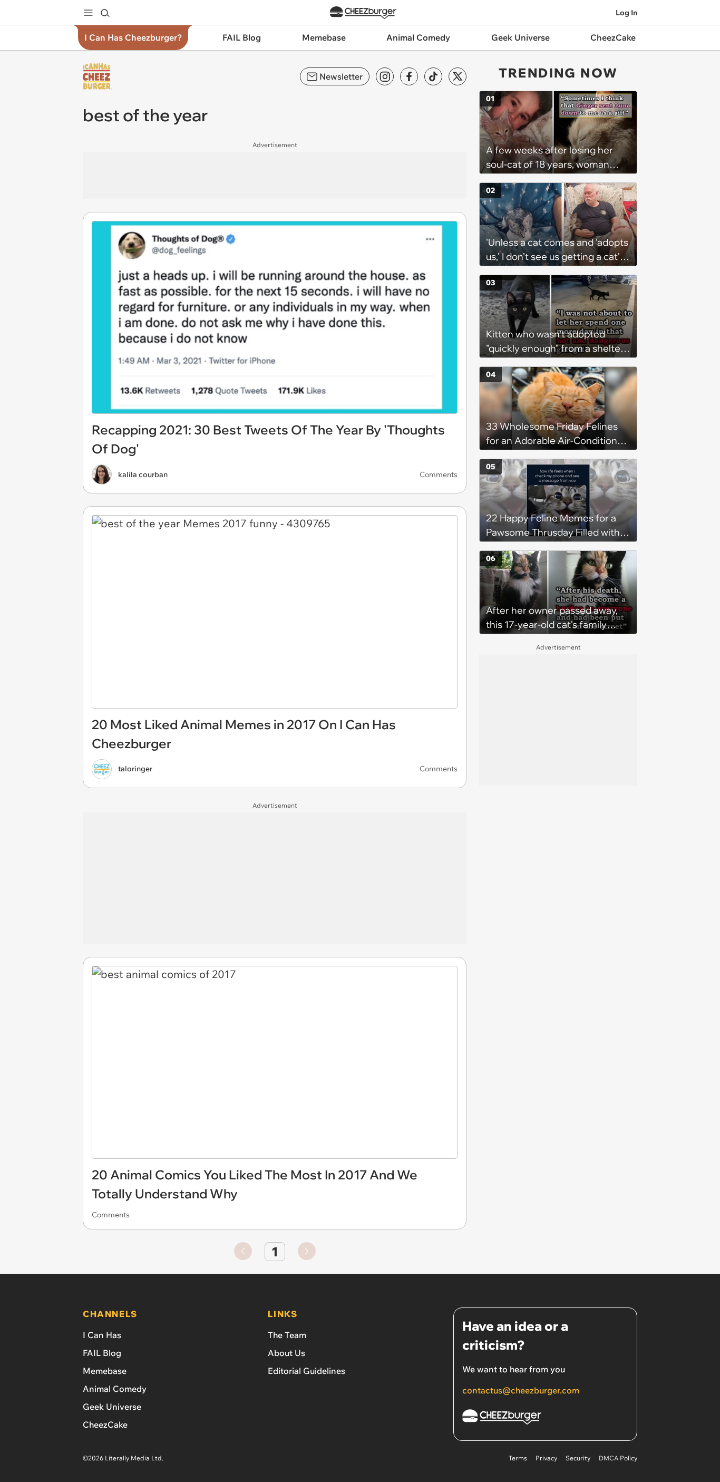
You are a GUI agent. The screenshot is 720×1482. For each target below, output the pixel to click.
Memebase (105, 1370)
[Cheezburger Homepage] (363, 13)
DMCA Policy (618, 1458)
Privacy (546, 1458)
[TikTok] (433, 76)
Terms (518, 1458)
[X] (457, 76)
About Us (286, 1353)
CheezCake (105, 1424)
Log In (626, 12)
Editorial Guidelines (306, 1370)
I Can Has (102, 1335)
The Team (287, 1335)
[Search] (105, 12)
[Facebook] (409, 76)
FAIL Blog (102, 1353)
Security (578, 1458)
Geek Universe (112, 1406)
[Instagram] (385, 76)
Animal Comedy (115, 1388)
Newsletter (341, 76)
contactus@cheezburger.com (520, 1390)
